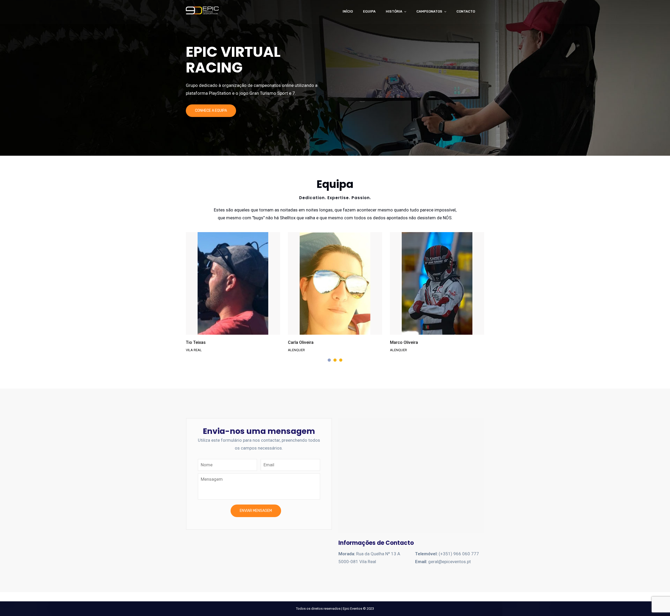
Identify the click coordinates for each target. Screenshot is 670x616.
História (394, 11)
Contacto (465, 11)
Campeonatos (429, 11)
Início (348, 11)
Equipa (369, 11)
